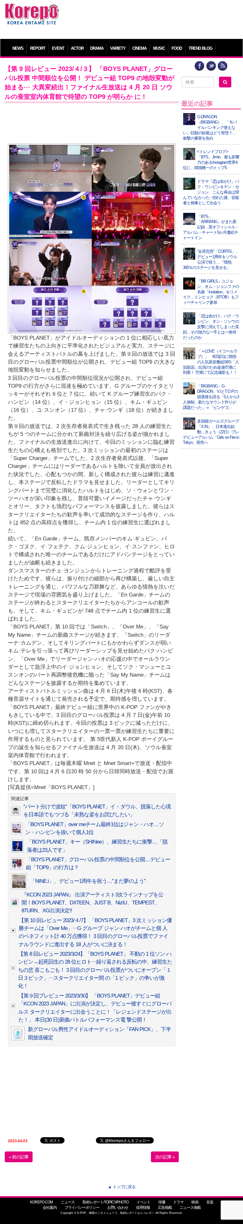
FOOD (176, 48)
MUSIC (159, 48)
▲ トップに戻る (121, 1186)
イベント (143, 1202)
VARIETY (118, 48)
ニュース (68, 1202)
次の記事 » (165, 1156)
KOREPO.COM (41, 1202)
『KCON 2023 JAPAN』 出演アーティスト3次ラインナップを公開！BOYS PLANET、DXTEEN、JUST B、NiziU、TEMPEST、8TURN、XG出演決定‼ (92, 903)
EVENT (58, 48)
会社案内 (50, 1207)
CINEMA (139, 48)
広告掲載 (165, 1207)
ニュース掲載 (190, 1207)
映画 (194, 1202)
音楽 (209, 1202)
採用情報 (143, 1207)
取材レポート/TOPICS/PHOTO (105, 1202)
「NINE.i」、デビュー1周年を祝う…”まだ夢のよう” (88, 881)
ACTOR (77, 48)
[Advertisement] (152, 17)
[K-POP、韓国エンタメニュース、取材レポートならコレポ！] (32, 9)
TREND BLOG (200, 48)
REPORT (37, 48)
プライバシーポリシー (82, 1207)
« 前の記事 (18, 1156)
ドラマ (178, 1202)
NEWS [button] (17, 48)
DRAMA (96, 48)
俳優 (161, 1202)
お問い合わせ (117, 1207)
